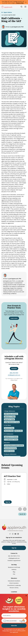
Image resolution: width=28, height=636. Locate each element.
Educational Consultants (14, 581)
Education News (9, 430)
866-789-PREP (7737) (14, 556)
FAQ (14, 574)
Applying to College (10, 416)
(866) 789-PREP (14, 373)
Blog (14, 572)
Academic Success (9, 451)
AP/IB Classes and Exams (11, 414)
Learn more (14, 318)
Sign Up (8, 502)
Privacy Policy (5, 630)
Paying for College (9, 419)
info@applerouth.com (14, 375)
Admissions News (9, 428)
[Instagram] (13, 534)
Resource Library (14, 587)
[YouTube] (15, 534)
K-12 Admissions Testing (11, 439)
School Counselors (14, 583)
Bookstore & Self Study (14, 567)
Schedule (14, 368)
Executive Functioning (10, 448)
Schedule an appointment (14, 560)
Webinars (14, 569)
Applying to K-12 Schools (11, 437)
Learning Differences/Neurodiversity (14, 445)
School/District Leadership (14, 585)
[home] (6, 6)
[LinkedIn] (18, 534)
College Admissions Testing (12, 422)
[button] (20, 509)
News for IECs (18, 430)
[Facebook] (10, 534)
